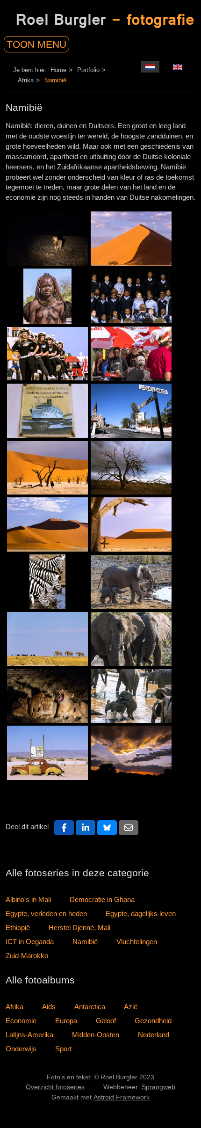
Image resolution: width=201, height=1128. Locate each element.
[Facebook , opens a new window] (64, 827)
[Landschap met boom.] (131, 467)
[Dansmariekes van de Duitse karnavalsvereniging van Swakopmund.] (47, 354)
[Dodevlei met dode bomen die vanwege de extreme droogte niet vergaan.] (47, 467)
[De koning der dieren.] (47, 238)
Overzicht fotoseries (55, 1087)
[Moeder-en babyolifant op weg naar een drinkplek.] (131, 582)
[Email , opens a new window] (128, 827)
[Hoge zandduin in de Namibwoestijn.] (131, 238)
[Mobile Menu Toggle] (48, 42)
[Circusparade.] (47, 639)
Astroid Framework (121, 1097)
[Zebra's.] (47, 582)
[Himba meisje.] (47, 296)
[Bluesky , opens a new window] (107, 827)
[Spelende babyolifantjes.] (131, 696)
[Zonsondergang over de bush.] (131, 752)
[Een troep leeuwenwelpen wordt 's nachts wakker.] (47, 696)
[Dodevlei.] (131, 524)
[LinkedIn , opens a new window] (85, 827)
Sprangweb (158, 1087)
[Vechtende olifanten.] (131, 639)
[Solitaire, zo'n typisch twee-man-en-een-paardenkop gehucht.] (47, 752)
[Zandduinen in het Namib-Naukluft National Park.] (47, 524)
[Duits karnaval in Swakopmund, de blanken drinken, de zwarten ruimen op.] (131, 353)
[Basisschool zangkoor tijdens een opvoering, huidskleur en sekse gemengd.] (131, 296)
